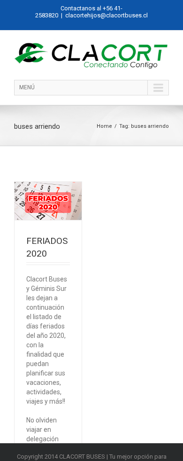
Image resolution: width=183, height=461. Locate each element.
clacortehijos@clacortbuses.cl (106, 15)
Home (104, 126)
